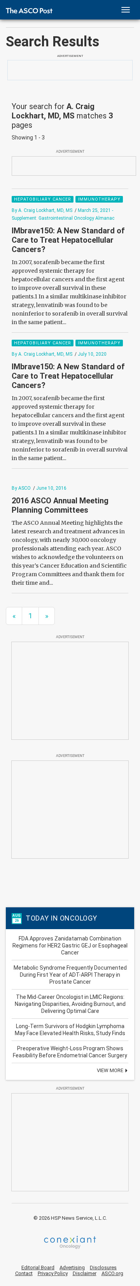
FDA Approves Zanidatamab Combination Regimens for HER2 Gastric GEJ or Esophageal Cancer (70, 945)
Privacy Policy (53, 1273)
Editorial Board (37, 1267)
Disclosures (103, 1267)
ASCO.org (112, 1273)
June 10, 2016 (51, 488)
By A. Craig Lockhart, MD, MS (42, 210)
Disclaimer (84, 1273)
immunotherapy (99, 199)
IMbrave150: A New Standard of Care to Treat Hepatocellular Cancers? (68, 240)
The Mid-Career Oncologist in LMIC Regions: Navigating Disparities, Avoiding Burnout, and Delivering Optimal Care (70, 1004)
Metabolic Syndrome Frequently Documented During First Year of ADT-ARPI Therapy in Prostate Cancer (70, 975)
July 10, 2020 (92, 354)
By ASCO (21, 488)
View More (110, 1070)
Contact (24, 1273)
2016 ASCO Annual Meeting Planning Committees (60, 505)
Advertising (72, 1267)
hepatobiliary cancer (42, 199)
